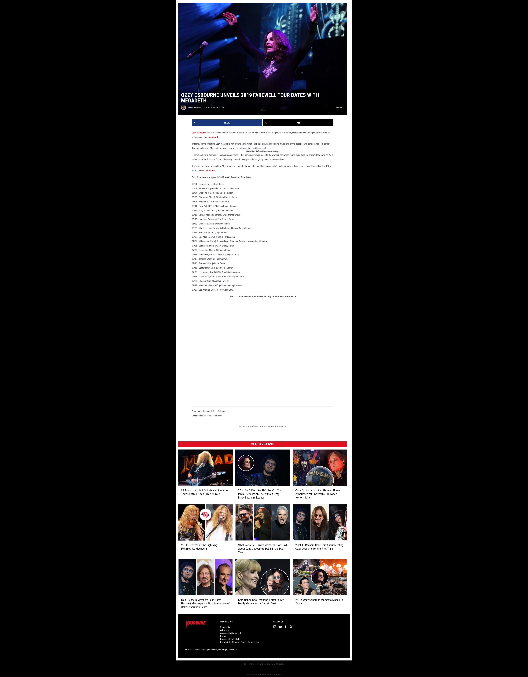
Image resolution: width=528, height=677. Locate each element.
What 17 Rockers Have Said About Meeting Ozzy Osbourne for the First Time (319, 546)
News (220, 416)
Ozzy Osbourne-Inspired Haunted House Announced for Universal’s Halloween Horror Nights (317, 494)
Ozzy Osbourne (199, 132)
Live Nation (209, 170)
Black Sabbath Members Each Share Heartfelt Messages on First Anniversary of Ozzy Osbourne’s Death (205, 603)
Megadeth (213, 137)
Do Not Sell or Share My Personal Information (239, 642)
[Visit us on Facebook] (287, 626)
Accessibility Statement (230, 633)
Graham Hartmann (194, 107)
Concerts (207, 416)
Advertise (224, 630)
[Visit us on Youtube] (281, 626)
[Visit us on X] (292, 626)
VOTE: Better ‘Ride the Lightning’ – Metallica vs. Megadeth (200, 546)
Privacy (223, 636)
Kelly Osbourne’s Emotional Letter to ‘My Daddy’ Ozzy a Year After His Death (261, 601)
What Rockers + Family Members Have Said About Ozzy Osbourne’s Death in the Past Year (262, 548)
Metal (214, 416)
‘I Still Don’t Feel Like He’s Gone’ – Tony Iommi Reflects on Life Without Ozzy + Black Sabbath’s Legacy (260, 494)
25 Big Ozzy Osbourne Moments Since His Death (319, 601)
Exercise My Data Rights (230, 639)
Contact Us (225, 627)
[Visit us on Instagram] (276, 626)
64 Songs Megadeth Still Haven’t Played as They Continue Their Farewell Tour (205, 492)
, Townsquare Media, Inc (210, 649)
